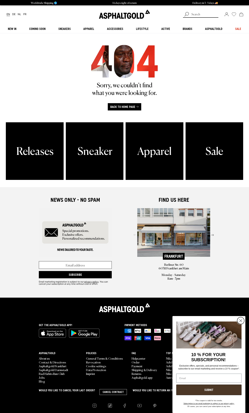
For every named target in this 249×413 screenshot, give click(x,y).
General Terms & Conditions (104, 358)
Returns (136, 374)
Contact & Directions (52, 362)
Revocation (93, 362)
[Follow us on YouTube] (139, 406)
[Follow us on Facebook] (125, 406)
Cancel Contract (113, 392)
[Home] (124, 307)
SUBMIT (208, 389)
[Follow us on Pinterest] (154, 406)
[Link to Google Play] (84, 333)
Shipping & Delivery (144, 370)
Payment (137, 366)
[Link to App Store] (52, 333)
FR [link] (24, 14)
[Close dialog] (241, 320)
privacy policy (91, 281)
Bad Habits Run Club (52, 374)
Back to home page (122, 106)
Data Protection (96, 370)
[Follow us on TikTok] (110, 406)
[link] (124, 14)
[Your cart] (241, 14)
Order (136, 362)
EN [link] (8, 14)
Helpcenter (138, 358)
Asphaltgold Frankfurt (52, 366)
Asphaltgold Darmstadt (53, 370)
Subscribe (75, 274)
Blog (42, 381)
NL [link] (19, 14)
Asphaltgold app (142, 377)
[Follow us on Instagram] (94, 406)
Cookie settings (96, 366)
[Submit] (186, 14)
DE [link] (13, 14)
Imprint (90, 374)
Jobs (42, 377)
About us (44, 358)
